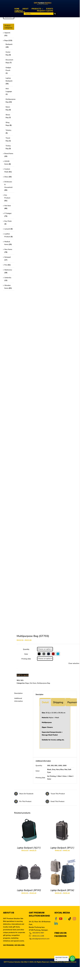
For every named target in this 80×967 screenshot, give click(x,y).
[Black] (39, 654)
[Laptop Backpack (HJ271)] (28, 817)
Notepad (7, 257)
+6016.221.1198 (38, 936)
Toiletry (8, 130)
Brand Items (8, 153)
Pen (5, 265)
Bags (27, 683)
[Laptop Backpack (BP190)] (28, 860)
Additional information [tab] (18, 699)
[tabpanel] (55, 727)
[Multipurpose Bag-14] (45, 318)
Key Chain (8, 221)
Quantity (26, 649)
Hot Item (33, 683)
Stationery (8, 270)
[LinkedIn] (56, 923)
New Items (8, 249)
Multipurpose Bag (43, 683)
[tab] (45, 702)
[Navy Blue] (48, 654)
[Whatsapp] (65, 918)
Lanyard (7, 229)
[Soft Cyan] (58, 654)
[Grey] (44, 654)
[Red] (53, 654)
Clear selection (73, 663)
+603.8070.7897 (38, 933)
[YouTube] (60, 918)
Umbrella (7, 278)
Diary (6, 177)
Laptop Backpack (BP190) (29, 890)
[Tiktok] (69, 918)
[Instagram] (74, 918)
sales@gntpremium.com (40, 939)
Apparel (7, 33)
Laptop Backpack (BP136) (62, 890)
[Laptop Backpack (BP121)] (62, 817)
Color (26, 654)
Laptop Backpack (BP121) (62, 847)
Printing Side (26, 659)
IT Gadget (7, 213)
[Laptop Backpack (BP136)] (62, 860)
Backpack (9, 44)
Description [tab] (18, 693)
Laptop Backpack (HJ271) (29, 847)
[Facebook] (56, 918)
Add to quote (23, 675)
